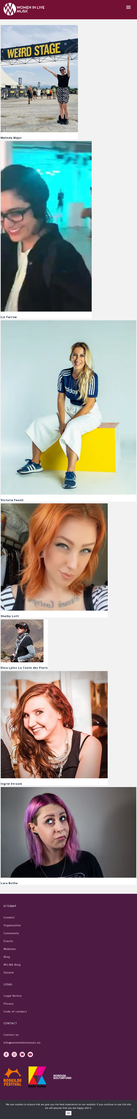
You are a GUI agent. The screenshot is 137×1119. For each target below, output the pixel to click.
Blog (7, 956)
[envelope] (22, 1054)
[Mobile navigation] (128, 7)
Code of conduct (15, 1011)
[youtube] (30, 1054)
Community (11, 933)
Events (8, 941)
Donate (9, 972)
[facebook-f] (6, 1054)
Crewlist (9, 917)
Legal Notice (13, 995)
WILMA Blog (12, 964)
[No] (132, 1109)
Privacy (9, 1003)
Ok (68, 1113)
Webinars (10, 949)
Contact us (11, 1034)
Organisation (12, 925)
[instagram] (14, 1054)
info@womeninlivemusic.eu (22, 1042)
